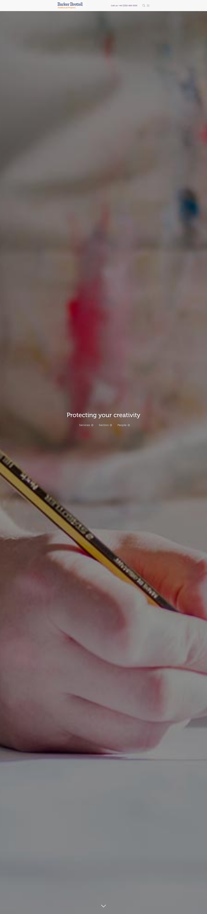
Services (84, 425)
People (121, 425)
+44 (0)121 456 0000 (127, 5)
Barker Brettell (70, 5)
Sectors (104, 425)
